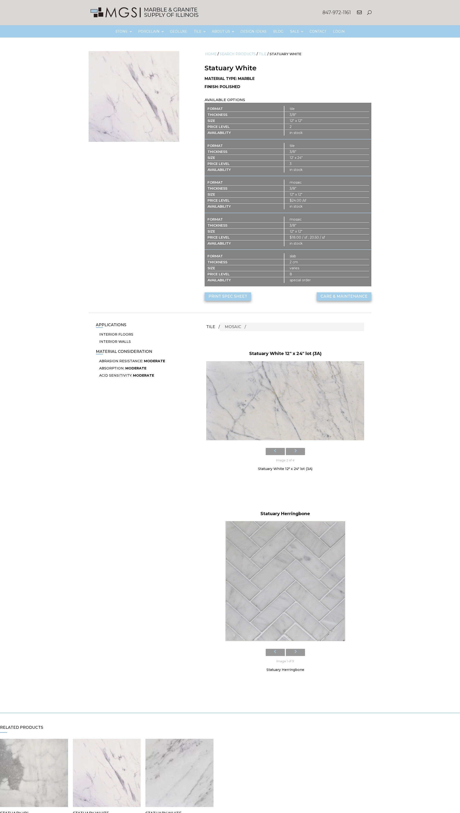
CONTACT (318, 31)
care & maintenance (344, 296)
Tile (262, 54)
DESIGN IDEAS (253, 31)
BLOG (278, 31)
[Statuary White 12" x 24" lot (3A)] (285, 402)
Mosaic (233, 327)
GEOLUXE (178, 31)
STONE (121, 31)
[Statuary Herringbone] (285, 582)
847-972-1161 (336, 12)
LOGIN (339, 31)
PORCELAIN (149, 31)
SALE (294, 31)
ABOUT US (221, 31)
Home (211, 54)
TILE (197, 31)
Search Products (238, 54)
